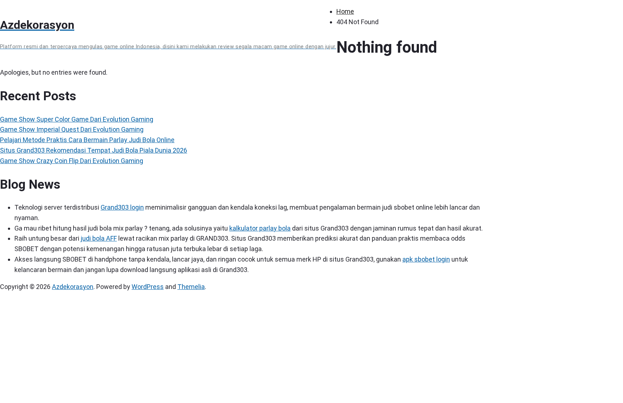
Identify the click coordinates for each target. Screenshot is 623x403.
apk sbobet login (426, 259)
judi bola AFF (99, 238)
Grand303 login (122, 207)
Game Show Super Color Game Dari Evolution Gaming (76, 119)
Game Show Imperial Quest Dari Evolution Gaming (71, 129)
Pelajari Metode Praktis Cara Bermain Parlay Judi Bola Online (87, 140)
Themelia (191, 286)
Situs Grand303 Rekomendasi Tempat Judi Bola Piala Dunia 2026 (93, 150)
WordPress (148, 286)
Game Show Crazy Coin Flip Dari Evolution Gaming (71, 161)
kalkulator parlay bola (260, 228)
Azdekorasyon (72, 286)
